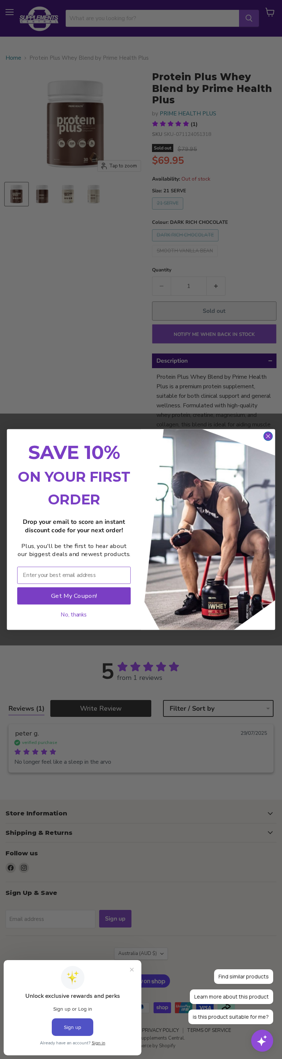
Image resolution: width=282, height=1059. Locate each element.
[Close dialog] (268, 436)
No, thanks (74, 614)
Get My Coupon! (74, 596)
